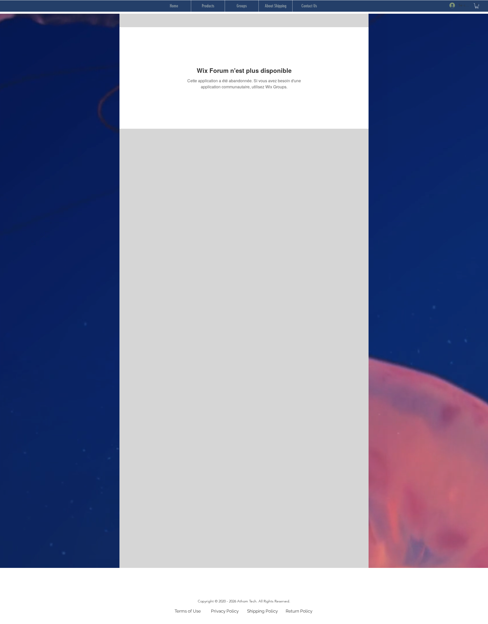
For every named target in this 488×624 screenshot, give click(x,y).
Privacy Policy (225, 611)
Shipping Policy (262, 611)
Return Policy (299, 611)
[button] (477, 5)
